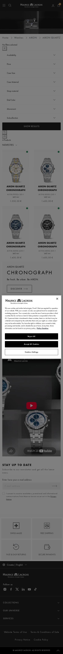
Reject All (31, 336)
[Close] (57, 298)
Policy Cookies (42, 328)
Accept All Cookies (31, 344)
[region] (31, 327)
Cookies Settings (31, 352)
